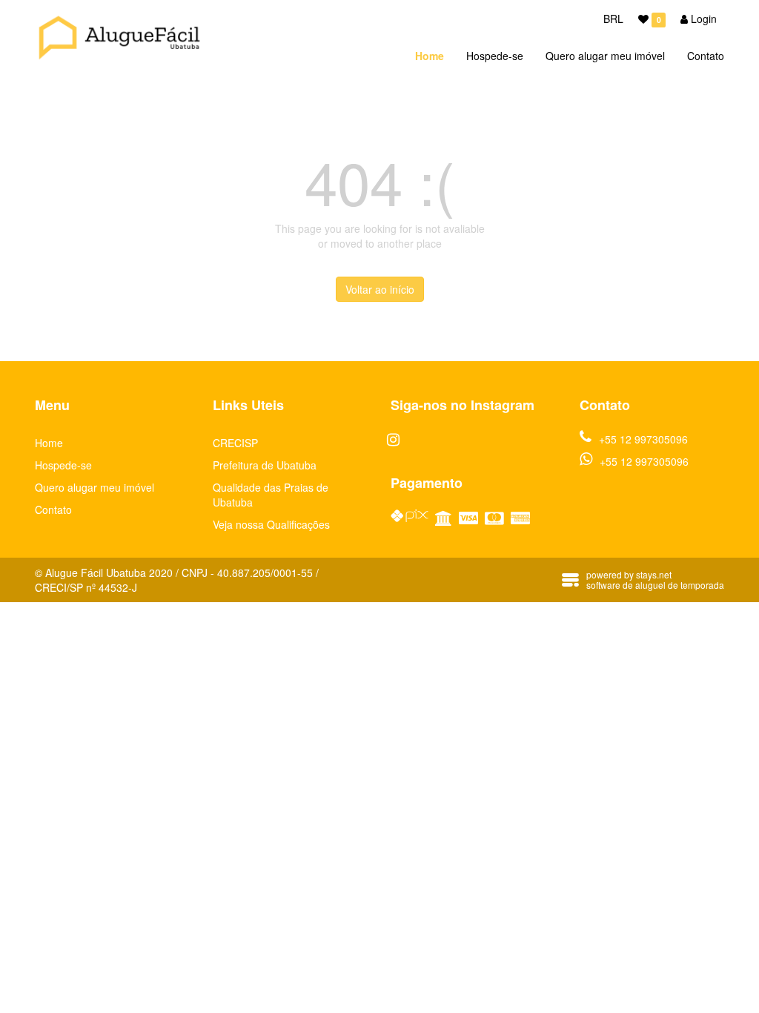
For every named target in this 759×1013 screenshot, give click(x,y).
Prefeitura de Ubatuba (264, 465)
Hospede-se (494, 55)
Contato (705, 55)
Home (429, 55)
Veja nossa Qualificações (271, 524)
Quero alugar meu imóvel (605, 55)
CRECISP (235, 442)
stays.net (654, 574)
